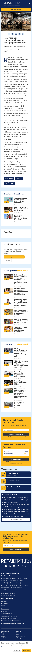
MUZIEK (19, 179)
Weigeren (17, 650)
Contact (3, 636)
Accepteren (26, 650)
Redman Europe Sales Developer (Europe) (17, 504)
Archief (3, 638)
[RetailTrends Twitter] (9, 566)
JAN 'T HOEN (9, 183)
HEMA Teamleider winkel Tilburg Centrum (17, 500)
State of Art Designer (11, 502)
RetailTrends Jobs (16, 519)
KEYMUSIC (9, 179)
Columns (19, 633)
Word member (16, 9)
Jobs (2, 634)
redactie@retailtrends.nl (14, 621)
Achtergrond (5, 631)
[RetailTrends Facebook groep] (5, 566)
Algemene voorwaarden (8, 595)
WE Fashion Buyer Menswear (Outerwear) (17, 497)
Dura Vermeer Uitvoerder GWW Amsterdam (17, 509)
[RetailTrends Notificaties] (26, 566)
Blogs (3, 633)
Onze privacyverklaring (8, 593)
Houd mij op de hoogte (15, 434)
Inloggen (7, 260)
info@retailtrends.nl (14, 618)
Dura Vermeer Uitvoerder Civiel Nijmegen (17, 511)
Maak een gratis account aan (14, 257)
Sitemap (18, 638)
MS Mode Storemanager (12, 507)
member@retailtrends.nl (16, 623)
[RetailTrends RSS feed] (18, 566)
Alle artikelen (22, 270)
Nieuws (18, 631)
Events (18, 634)
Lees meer (4, 647)
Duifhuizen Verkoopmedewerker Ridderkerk (17, 514)
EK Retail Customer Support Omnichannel (17, 516)
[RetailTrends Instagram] (22, 566)
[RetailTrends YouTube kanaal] (14, 566)
